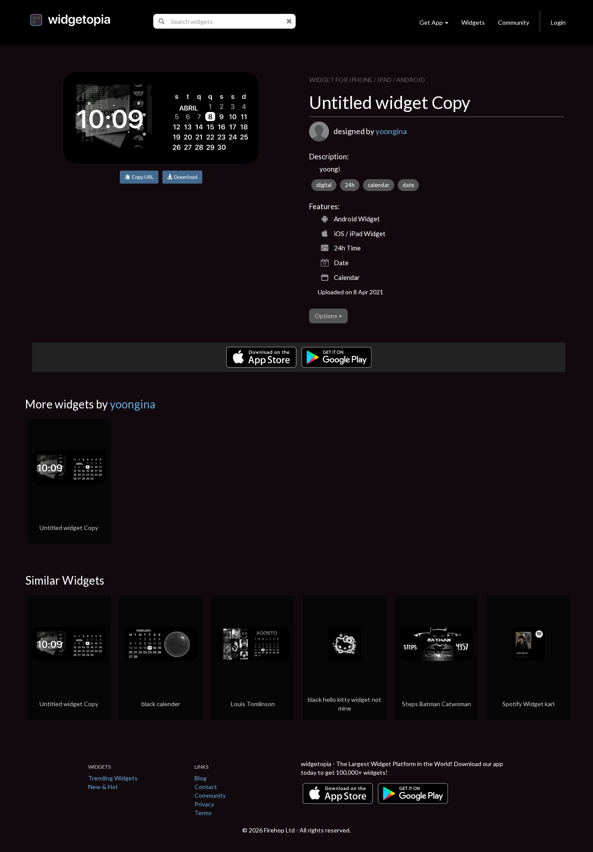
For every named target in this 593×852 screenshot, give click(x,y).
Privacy (204, 804)
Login (558, 22)
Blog (200, 778)
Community (513, 22)
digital (324, 184)
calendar (378, 184)
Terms (203, 812)
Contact (205, 786)
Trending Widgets (113, 778)
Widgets (473, 22)
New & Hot (103, 786)
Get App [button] (431, 22)
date (408, 184)
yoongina (391, 131)
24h (350, 184)
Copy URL (142, 177)
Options (327, 315)
